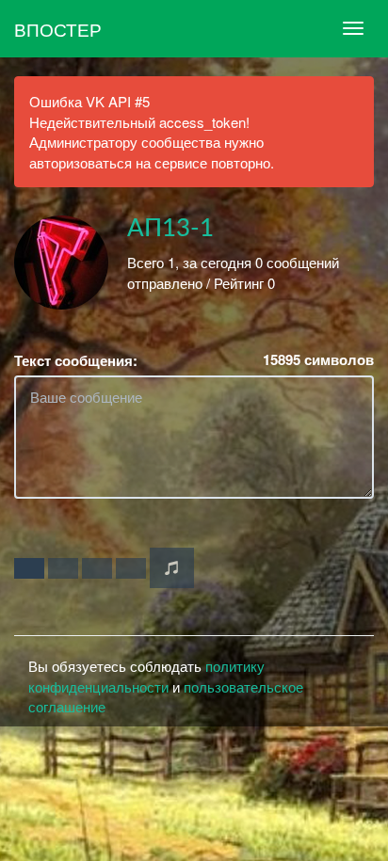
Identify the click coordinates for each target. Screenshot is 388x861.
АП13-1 (170, 228)
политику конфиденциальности (146, 675)
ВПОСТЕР (58, 28)
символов (318, 360)
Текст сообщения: (75, 361)
